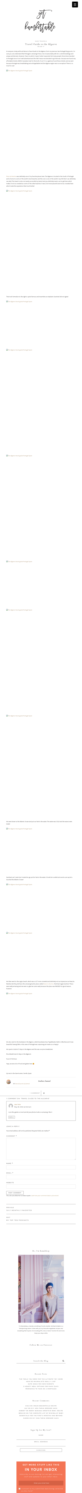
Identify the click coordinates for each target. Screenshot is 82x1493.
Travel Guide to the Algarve (41, 44)
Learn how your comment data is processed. (45, 1195)
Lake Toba (17, 1104)
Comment (11, 1136)
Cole (27, 1406)
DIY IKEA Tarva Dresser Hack (44, 1408)
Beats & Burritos (48, 984)
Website (10, 1182)
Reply (11, 1117)
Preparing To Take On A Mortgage (41, 1389)
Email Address (41, 1441)
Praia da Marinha (11, 176)
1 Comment (35, 1093)
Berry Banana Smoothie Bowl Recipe (46, 1410)
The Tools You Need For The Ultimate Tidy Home (41, 1379)
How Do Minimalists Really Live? (41, 1381)
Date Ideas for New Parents (41, 1384)
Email (9, 1173)
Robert (22, 1410)
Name (9, 1163)
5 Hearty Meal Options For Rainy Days (41, 1386)
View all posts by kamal (22, 1083)
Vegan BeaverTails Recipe (45, 1406)
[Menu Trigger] (75, 4)
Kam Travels (41, 41)
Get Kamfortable (40, 21)
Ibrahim (22, 1413)
